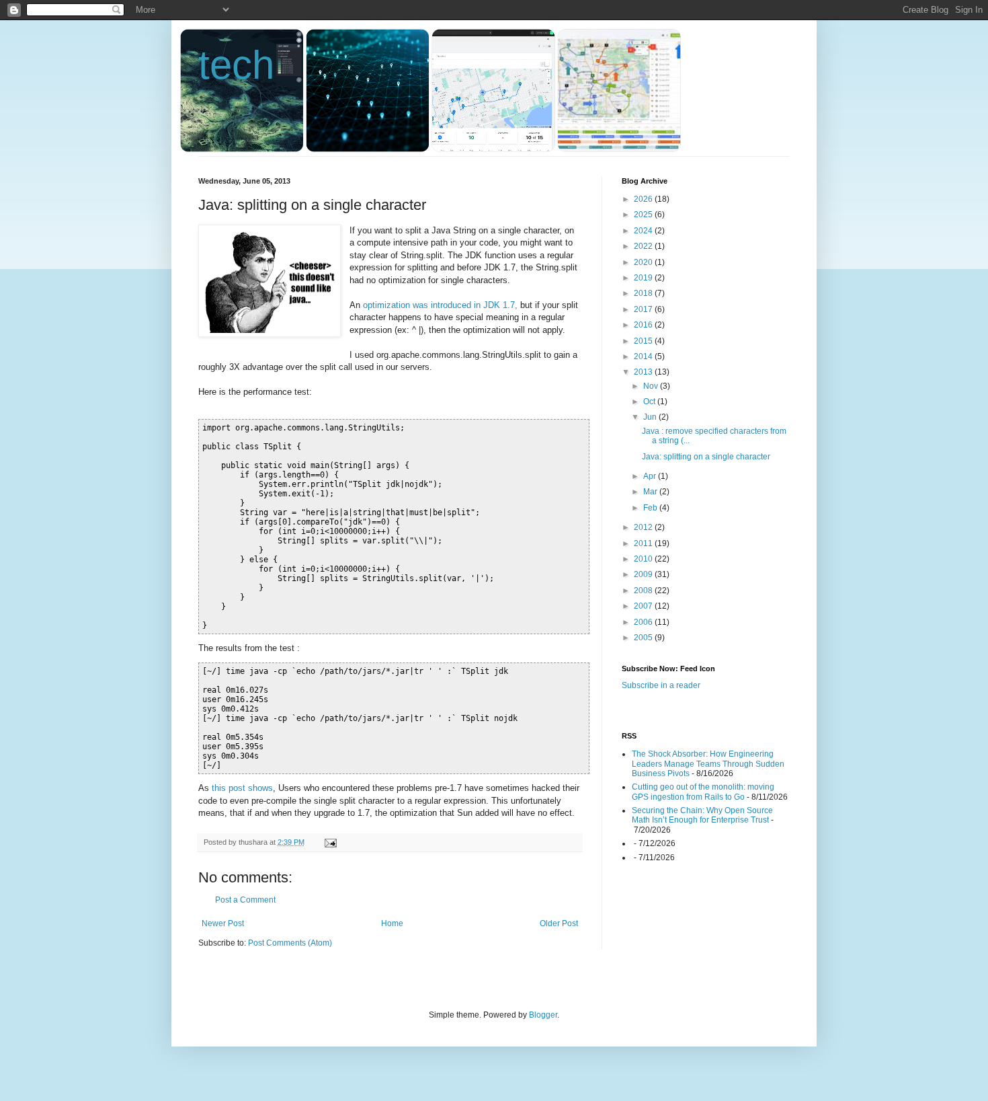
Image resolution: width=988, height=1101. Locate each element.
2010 (644, 559)
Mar (651, 491)
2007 (644, 606)
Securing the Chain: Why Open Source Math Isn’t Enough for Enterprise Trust (702, 815)
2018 (644, 293)
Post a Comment (245, 900)
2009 (644, 574)
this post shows (242, 788)
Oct (650, 401)
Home (392, 923)
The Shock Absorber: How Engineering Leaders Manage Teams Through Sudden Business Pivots (708, 763)
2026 (644, 199)
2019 (644, 277)
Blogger (543, 1015)
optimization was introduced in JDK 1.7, (440, 305)
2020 (644, 262)
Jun (651, 417)
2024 (644, 230)
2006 (644, 622)
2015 (644, 341)
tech (236, 64)
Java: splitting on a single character (706, 456)
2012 (644, 527)
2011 (644, 543)
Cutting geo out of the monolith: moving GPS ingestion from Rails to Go (703, 791)
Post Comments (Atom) (290, 943)
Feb (651, 507)
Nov (651, 386)
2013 (644, 372)
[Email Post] (330, 842)
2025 (644, 214)
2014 (644, 356)
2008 (644, 590)
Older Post (559, 923)
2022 (644, 246)
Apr (650, 476)
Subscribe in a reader (661, 685)
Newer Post (223, 923)
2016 (644, 325)
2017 (644, 309)
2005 (644, 637)
